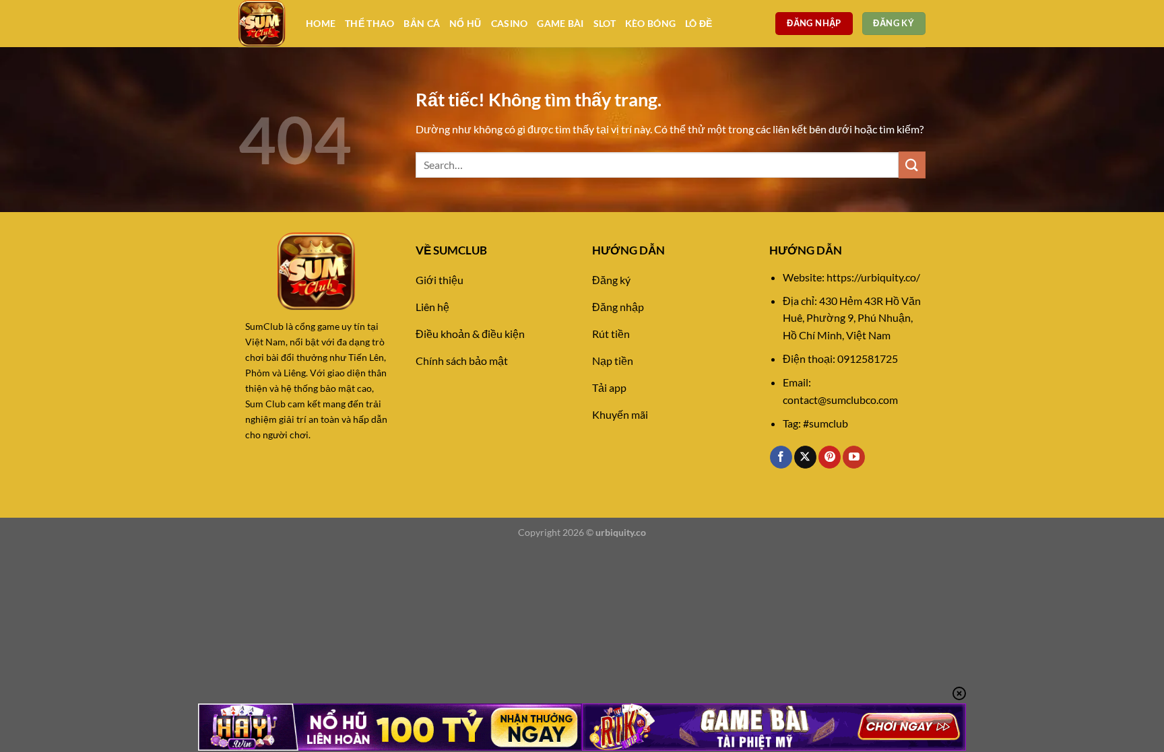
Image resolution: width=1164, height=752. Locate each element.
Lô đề (698, 23)
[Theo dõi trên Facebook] (781, 457)
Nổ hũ (465, 23)
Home (320, 23)
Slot (604, 23)
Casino (509, 23)
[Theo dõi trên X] (805, 457)
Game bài (560, 23)
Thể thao (369, 23)
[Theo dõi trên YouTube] (854, 457)
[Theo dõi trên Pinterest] (829, 457)
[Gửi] (912, 164)
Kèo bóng (650, 23)
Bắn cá (421, 23)
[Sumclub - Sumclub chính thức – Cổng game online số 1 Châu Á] (262, 23)
